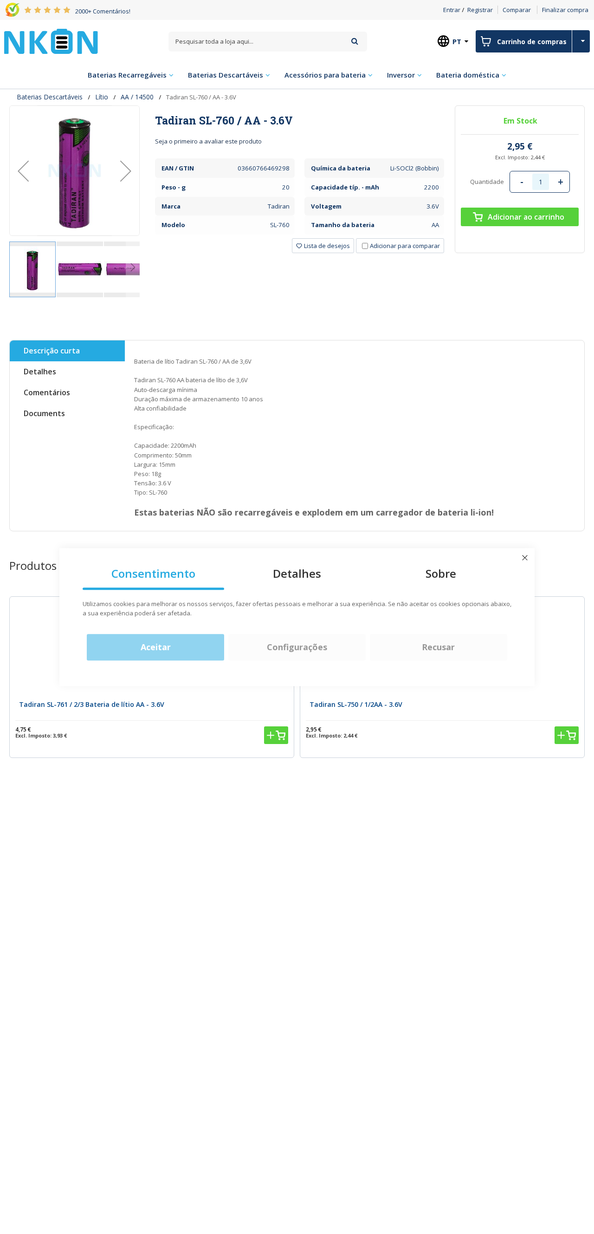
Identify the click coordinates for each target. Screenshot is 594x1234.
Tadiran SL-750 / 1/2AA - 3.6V (356, 704)
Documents (44, 413)
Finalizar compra (565, 10)
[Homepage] (51, 41)
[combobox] (268, 41)
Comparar (517, 10)
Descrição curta (52, 351)
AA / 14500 (137, 96)
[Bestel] (276, 735)
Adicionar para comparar (405, 246)
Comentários (47, 392)
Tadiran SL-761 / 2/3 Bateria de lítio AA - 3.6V (91, 704)
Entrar (451, 10)
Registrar (480, 10)
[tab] (299, 120)
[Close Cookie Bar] (525, 558)
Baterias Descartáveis (50, 96)
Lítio (101, 96)
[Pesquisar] (354, 41)
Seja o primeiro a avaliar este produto (208, 141)
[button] (23, 170)
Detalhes (40, 371)
